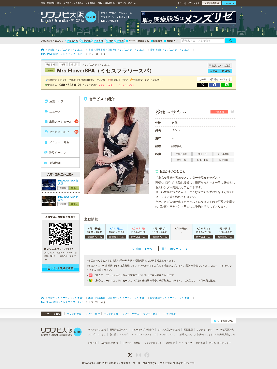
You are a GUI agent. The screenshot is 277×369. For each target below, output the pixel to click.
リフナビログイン (153, 342)
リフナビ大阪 (74, 313)
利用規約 (200, 342)
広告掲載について (110, 342)
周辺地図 (55, 163)
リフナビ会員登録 (131, 342)
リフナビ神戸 (92, 313)
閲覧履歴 (157, 40)
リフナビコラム (204, 329)
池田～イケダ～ (145, 249)
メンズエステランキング (143, 334)
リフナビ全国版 (52, 313)
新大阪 (87, 40)
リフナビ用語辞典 (225, 329)
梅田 (121, 40)
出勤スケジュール (63, 121)
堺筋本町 (73, 40)
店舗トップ (56, 101)
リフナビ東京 (150, 313)
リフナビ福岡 (168, 313)
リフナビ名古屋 (130, 313)
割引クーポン (57, 152)
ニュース (55, 111)
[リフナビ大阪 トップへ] (69, 17)
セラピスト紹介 (63, 132)
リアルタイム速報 (97, 329)
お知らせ (92, 342)
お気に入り (172, 40)
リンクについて (167, 334)
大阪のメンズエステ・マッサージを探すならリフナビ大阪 (140, 363)
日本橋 (99, 40)
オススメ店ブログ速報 (169, 329)
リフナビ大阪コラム (139, 40)
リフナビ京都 (111, 313)
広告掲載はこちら (204, 334)
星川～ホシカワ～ (173, 249)
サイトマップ (185, 342)
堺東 (111, 40)
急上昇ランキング (119, 334)
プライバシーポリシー (220, 342)
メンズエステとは (97, 334)
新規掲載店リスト (119, 329)
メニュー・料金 (59, 142)
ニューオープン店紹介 (142, 329)
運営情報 (170, 342)
